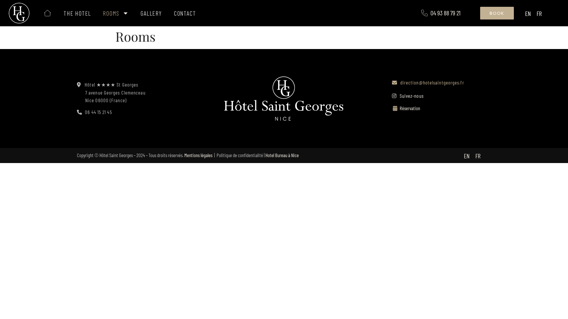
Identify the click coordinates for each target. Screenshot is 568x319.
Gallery (151, 13)
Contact (185, 13)
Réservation (410, 108)
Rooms (111, 13)
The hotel (77, 13)
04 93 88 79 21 (445, 13)
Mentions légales (198, 155)
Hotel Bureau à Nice (282, 155)
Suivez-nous (410, 96)
